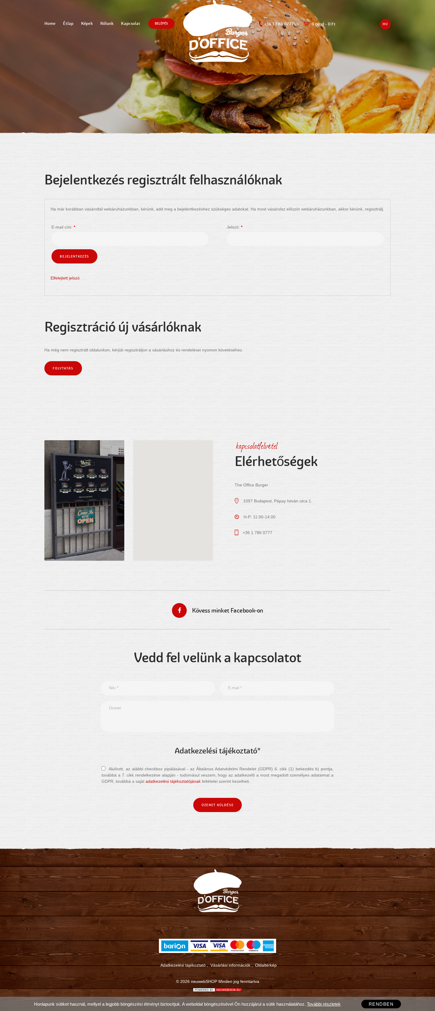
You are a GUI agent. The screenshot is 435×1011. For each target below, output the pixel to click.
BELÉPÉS (161, 23)
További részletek (324, 1004)
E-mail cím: (63, 227)
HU (385, 24)
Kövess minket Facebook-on (227, 610)
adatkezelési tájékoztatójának (173, 781)
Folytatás (63, 368)
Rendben (381, 1004)
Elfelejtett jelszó (65, 278)
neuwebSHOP (204, 981)
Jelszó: (234, 227)
